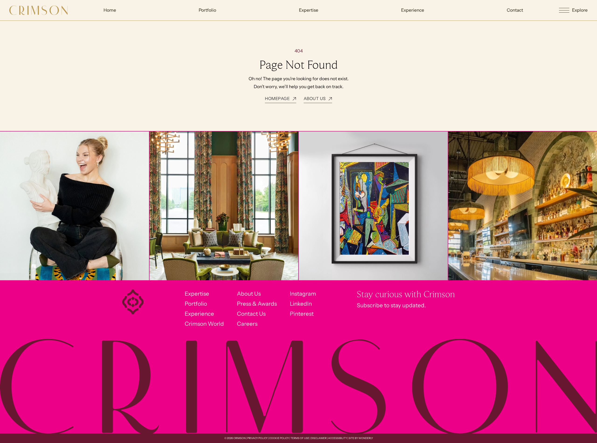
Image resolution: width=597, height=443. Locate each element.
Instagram (303, 293)
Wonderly (365, 438)
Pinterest (302, 313)
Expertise (308, 10)
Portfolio (207, 10)
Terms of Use (300, 438)
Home (110, 10)
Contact (515, 10)
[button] (573, 10)
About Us (249, 293)
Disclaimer (318, 438)
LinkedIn (301, 303)
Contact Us (251, 313)
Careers (247, 323)
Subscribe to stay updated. (391, 305)
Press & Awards (257, 303)
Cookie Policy (279, 438)
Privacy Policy (257, 438)
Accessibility (337, 438)
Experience (412, 10)
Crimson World (204, 323)
